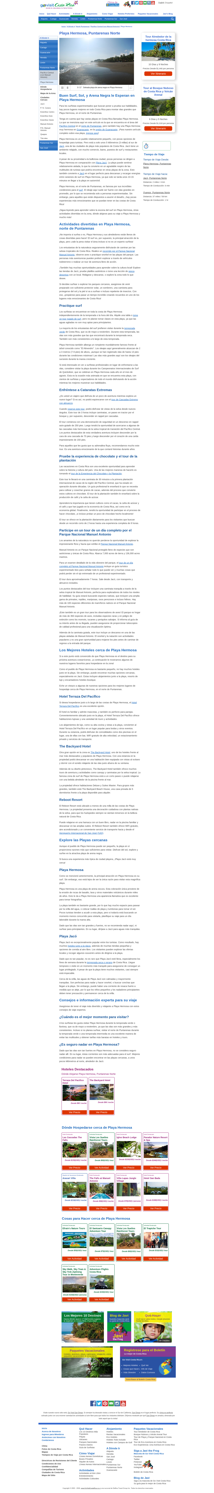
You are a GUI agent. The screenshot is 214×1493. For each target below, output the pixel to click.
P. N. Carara (45, 108)
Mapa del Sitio (48, 1475)
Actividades (64, 14)
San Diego (136, 1413)
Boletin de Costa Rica (143, 1472)
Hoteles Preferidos (126, 14)
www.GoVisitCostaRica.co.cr (91, 1488)
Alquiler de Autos (86, 1462)
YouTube (138, 1464)
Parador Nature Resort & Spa (156, 1138)
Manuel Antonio (46, 124)
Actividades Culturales (89, 1478)
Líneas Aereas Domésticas (91, 1456)
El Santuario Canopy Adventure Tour (100, 1229)
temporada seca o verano (99, 962)
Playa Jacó (101, 162)
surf (81, 190)
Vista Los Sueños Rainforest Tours (99, 1138)
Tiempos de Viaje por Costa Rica (57, 1455)
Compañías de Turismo (53, 1469)
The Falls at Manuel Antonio (100, 1179)
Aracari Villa (69, 1178)
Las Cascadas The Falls (72, 1138)
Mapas (45, 1452)
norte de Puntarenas (91, 126)
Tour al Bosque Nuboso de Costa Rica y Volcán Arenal (158, 91)
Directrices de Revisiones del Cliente (59, 1460)
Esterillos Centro (47, 112)
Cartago (53, 19)
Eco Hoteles (111, 1437)
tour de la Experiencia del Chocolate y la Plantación (96, 473)
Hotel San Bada (152, 1178)
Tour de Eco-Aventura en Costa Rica (150, 1442)
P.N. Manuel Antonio (45, 129)
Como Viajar (107, 14)
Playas (82, 1437)
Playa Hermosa (46, 82)
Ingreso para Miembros (53, 1434)
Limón (82, 19)
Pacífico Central (67, 126)
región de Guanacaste (106, 129)
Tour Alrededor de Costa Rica (147, 1432)
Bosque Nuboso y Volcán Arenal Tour (150, 1434)
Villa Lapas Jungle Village (126, 1179)
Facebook (138, 1456)
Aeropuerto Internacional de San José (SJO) (81, 833)
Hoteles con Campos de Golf (119, 1442)
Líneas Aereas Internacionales (92, 1464)
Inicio (41, 14)
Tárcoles (44, 138)
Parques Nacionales (88, 1442)
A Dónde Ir (77, 14)
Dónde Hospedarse (46, 88)
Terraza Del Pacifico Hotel (73, 1081)
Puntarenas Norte (95, 19)
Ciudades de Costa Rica (53, 1472)
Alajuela (44, 19)
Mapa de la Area (48, 93)
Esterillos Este (46, 116)
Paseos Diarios (86, 1445)
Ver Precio (74, 1112)
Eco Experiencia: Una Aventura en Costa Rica (154, 1445)
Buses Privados (86, 1459)
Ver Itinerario (158, 73)
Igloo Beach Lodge (127, 1137)
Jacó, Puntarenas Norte (155, 178)
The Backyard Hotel (100, 752)
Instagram (138, 1467)
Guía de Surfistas (87, 1447)
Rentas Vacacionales (115, 1434)
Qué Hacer (51, 14)
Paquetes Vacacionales (148, 14)
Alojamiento (92, 14)
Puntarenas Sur (111, 19)
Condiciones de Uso (51, 1464)
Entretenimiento (86, 1476)
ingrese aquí (92, 133)
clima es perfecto (166, 1413)
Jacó (42, 104)
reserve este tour (76, 409)
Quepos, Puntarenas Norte (156, 192)
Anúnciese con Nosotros (53, 1437)
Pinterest (138, 1462)
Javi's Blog (168, 14)
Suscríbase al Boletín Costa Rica (140, 1379)
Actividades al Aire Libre (90, 1473)
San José (123, 19)
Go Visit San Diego (75, 1413)
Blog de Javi (142, 1477)
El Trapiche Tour (152, 1228)
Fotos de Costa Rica (51, 1449)
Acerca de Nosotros (51, 1431)
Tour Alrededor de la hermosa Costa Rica (158, 38)
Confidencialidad (50, 1466)
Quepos (43, 134)
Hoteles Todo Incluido (116, 1440)
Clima (44, 1446)
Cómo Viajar (87, 1453)
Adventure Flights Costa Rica (99, 1270)
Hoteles (109, 1432)
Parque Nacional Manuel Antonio (117, 544)
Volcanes (83, 1439)
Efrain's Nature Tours (74, 1228)
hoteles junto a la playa (79, 946)
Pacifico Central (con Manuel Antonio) (47, 75)
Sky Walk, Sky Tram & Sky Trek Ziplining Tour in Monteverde (74, 1272)
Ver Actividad (102, 1167)
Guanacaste (64, 19)
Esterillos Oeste (47, 120)
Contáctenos (48, 1440)
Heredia (74, 19)
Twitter (137, 1459)
